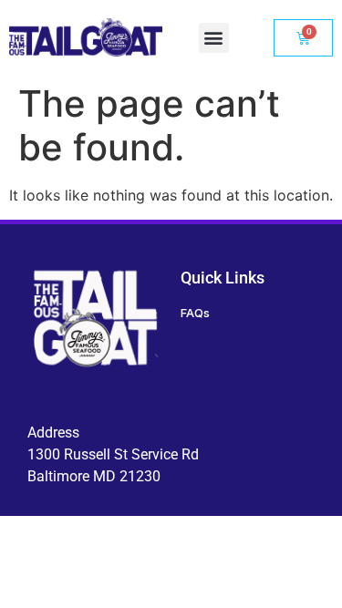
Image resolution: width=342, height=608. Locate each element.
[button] (214, 38)
